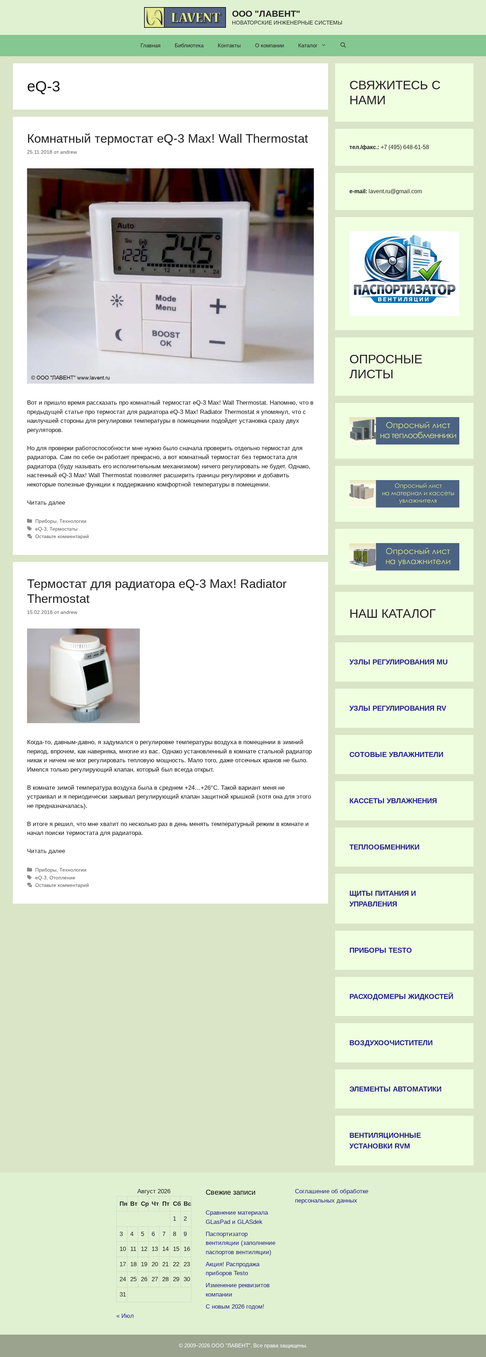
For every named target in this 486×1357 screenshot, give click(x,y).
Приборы (46, 521)
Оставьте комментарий (62, 536)
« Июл (125, 1316)
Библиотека (189, 45)
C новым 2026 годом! (235, 1306)
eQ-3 (41, 529)
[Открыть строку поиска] (343, 45)
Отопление (62, 877)
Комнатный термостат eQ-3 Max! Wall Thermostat (167, 138)
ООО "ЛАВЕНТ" (266, 14)
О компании (269, 45)
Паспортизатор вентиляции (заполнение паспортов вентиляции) (240, 1243)
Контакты (229, 45)
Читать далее (46, 502)
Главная (150, 45)
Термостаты (63, 529)
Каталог (307, 45)
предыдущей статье (55, 412)
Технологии (72, 521)
